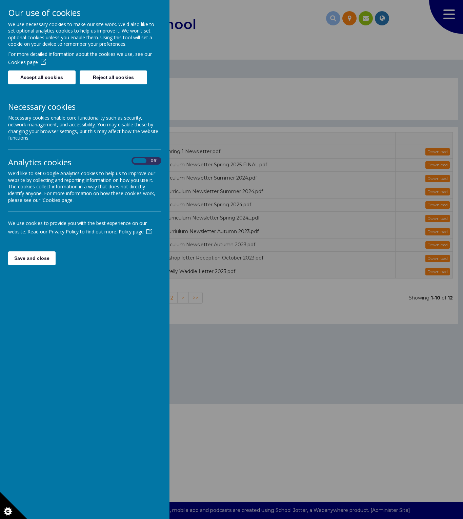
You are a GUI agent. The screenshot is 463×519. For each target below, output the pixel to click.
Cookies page (23, 62)
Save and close (31, 258)
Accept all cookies (41, 77)
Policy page (131, 231)
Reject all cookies (113, 77)
